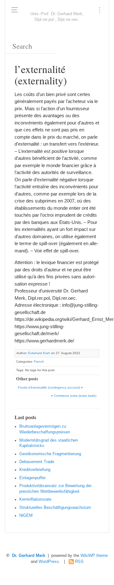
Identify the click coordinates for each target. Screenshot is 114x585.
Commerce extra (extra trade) (75, 395)
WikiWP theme (94, 555)
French (39, 361)
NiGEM (26, 515)
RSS (79, 561)
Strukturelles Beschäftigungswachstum (55, 507)
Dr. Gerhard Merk (28, 555)
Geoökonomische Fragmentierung (50, 454)
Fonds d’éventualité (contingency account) (49, 387)
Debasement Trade (36, 462)
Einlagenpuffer (32, 478)
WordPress (49, 561)
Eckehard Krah (39, 353)
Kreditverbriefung (34, 469)
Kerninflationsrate (35, 499)
